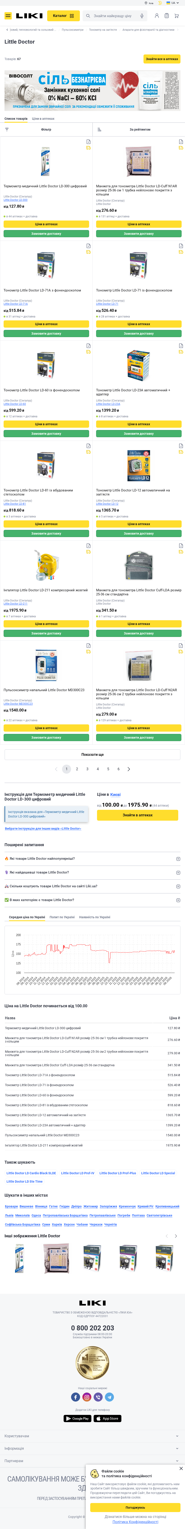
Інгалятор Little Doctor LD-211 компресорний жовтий (46, 590)
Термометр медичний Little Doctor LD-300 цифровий (45, 186)
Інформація (14, 1448)
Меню (8, 15)
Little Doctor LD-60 (15, 404)
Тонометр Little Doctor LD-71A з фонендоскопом (42, 290)
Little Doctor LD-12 (107, 503)
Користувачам (17, 1436)
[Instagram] (86, 1397)
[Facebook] (75, 1397)
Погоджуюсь (135, 1507)
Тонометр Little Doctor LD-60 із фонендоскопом (42, 390)
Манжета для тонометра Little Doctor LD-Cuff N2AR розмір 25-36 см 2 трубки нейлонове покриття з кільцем (136, 694)
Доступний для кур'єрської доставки (88, 147)
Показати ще (92, 754)
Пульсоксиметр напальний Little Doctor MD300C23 (44, 690)
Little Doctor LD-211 (16, 603)
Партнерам (14, 1461)
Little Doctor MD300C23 (18, 703)
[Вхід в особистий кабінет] (157, 15)
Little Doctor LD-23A (108, 404)
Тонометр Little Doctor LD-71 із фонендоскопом (134, 290)
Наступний (175, 1235)
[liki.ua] (29, 15)
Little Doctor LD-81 (15, 503)
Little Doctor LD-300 (16, 200)
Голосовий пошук (142, 15)
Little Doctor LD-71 (107, 303)
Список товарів (167, 15)
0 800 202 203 (92, 1328)
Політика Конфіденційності (135, 1522)
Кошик (176, 15)
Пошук (88, 15)
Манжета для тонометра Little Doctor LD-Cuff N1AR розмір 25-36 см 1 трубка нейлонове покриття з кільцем (136, 190)
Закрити (181, 1469)
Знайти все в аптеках (162, 59)
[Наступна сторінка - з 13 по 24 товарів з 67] (128, 769)
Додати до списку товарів (88, 141)
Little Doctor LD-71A (16, 303)
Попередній (166, 1235)
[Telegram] (109, 1397)
